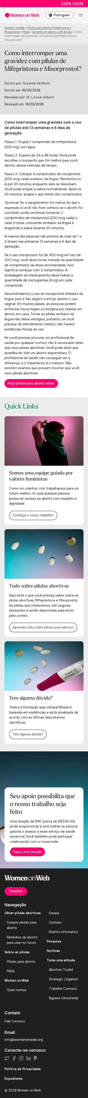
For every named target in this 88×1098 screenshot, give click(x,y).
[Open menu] (80, 15)
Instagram (21, 1058)
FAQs (26, 32)
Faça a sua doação (27, 852)
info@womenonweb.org (24, 1039)
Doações (16, 891)
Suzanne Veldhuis (36, 83)
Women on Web (15, 28)
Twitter (7, 1058)
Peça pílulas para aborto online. (31, 383)
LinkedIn (28, 1058)
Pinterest (35, 1058)
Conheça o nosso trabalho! (33, 515)
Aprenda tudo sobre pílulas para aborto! (43, 627)
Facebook (14, 1058)
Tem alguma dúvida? (28, 734)
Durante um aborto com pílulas (52, 32)
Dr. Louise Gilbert (40, 97)
